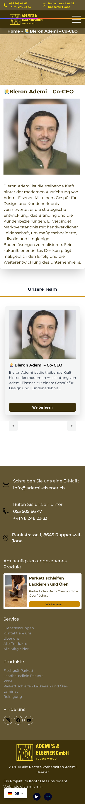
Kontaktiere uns (17, 633)
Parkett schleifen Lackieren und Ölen (35, 686)
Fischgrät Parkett (18, 671)
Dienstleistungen (18, 628)
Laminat (10, 691)
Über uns (11, 638)
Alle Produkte (15, 644)
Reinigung (12, 697)
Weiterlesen (42, 407)
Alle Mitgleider (16, 649)
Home (13, 31)
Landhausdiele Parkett (23, 676)
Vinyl (7, 681)
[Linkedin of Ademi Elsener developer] (37, 797)
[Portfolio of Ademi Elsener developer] (48, 797)
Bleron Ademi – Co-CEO (38, 365)
